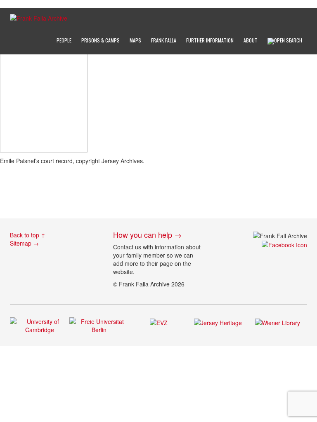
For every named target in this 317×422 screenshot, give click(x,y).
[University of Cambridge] (39, 325)
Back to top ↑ (27, 235)
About (251, 40)
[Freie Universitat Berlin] (99, 325)
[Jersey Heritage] (218, 321)
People (64, 40)
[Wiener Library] (277, 321)
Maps (135, 40)
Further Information (210, 40)
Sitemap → (24, 243)
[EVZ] (159, 321)
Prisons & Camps (100, 40)
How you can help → (147, 234)
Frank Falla (163, 40)
